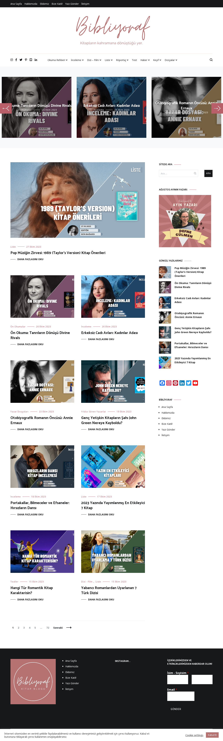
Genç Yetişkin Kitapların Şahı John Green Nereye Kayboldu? (108, 420)
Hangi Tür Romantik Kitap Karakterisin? (31, 590)
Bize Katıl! (57, 3)
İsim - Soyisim (178, 673)
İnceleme (76, 60)
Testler (14, 581)
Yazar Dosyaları (174, 112)
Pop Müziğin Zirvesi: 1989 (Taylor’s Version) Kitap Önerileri (57, 253)
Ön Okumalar (24, 109)
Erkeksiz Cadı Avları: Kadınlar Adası (111, 106)
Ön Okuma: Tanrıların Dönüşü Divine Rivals (36, 106)
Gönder (176, 709)
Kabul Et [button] (212, 734)
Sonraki (58, 627)
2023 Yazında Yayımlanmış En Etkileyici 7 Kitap (113, 505)
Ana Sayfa (16, 3)
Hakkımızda (30, 3)
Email (172, 690)
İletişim (85, 3)
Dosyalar (170, 60)
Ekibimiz (44, 3)
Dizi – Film (93, 60)
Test (134, 60)
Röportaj (121, 60)
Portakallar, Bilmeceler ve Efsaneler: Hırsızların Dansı (40, 505)
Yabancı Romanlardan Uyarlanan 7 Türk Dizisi (109, 590)
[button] (6, 108)
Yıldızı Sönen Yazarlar (93, 411)
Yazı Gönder (72, 3)
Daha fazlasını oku (30, 259)
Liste (107, 60)
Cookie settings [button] (194, 735)
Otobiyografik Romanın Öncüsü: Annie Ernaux (186, 105)
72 (48, 627)
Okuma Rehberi (56, 60)
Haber (143, 60)
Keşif (156, 60)
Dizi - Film (87, 581)
